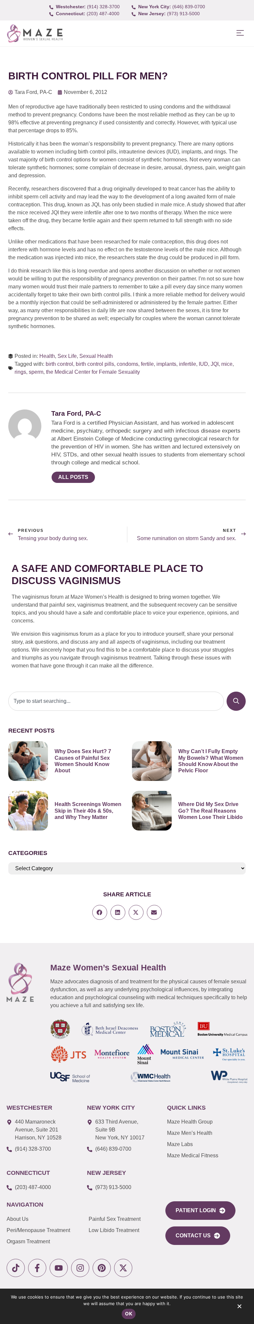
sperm (36, 372)
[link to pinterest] (102, 1268)
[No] (239, 1308)
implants (166, 364)
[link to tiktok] (16, 1268)
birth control (59, 364)
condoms (127, 364)
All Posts (73, 477)
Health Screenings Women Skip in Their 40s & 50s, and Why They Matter (88, 810)
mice (227, 364)
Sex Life (67, 356)
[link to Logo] (35, 33)
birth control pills (95, 364)
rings (20, 372)
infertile (187, 364)
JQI (215, 364)
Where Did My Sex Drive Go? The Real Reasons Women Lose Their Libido (210, 810)
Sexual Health (96, 356)
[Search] (236, 701)
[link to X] (123, 1268)
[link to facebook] (37, 1268)
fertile (147, 364)
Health (47, 356)
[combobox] (116, 701)
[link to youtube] (59, 1268)
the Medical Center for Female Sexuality (93, 372)
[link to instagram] (80, 1268)
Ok (128, 1313)
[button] (240, 33)
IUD (203, 364)
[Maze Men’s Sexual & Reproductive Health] (20, 982)
